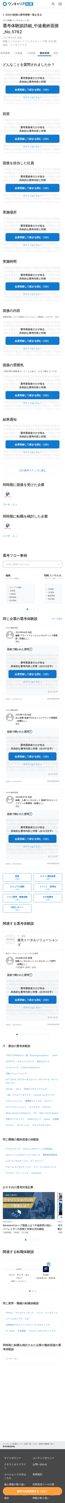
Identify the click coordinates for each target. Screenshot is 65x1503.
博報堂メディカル (33, 1101)
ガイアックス (23, 1125)
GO (35, 1113)
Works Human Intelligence (18, 1113)
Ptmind (9, 1312)
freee (55, 1055)
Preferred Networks (30, 1067)
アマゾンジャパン (14, 1101)
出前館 (56, 1119)
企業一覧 (27, 1444)
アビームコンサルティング (18, 1167)
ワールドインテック (24, 1312)
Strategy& (36, 1173)
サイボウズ (34, 1107)
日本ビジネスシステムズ (35, 1089)
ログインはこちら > (32, 97)
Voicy (18, 1089)
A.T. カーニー (37, 1161)
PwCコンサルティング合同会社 (38, 1148)
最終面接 (44, 52)
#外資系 (16, 1232)
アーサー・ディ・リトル (17, 1173)
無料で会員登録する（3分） (32, 1491)
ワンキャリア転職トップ (12, 1444)
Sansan (9, 1089)
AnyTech (46, 1107)
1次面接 (18, 52)
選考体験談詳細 (53, 699)
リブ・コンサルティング (44, 1167)
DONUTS (10, 1061)
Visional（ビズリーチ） (44, 1095)
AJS (27, 1318)
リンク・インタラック (47, 1312)
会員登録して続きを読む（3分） (32, 89)
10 (48, 1034)
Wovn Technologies (48, 1113)
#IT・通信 (25, 1232)
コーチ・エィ (10, 504)
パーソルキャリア (14, 1318)
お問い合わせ (40, 1464)
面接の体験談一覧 (46, 1444)
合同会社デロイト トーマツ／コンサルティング (28, 1324)
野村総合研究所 (50, 1154)
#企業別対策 (7, 1232)
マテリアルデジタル (41, 1125)
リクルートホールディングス (42, 1330)
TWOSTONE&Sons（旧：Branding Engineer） (28, 1055)
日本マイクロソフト (15, 1119)
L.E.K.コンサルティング (17, 1161)
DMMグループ (34, 1119)
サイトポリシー (12, 1457)
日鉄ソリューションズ (16, 1073)
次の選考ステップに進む (32, 470)
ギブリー (49, 1101)
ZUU (35, 1444)
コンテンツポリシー (43, 1457)
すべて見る (57, 618)
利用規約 (37, 1474)
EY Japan (10, 1330)
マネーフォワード (26, 1061)
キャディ (10, 1125)
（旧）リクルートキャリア (18, 1095)
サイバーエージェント (16, 1107)
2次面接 (31, 52)
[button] (32, 663)
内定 (56, 52)
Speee (47, 1119)
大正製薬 (22, 1330)
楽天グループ (43, 1061)
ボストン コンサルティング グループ (23, 1154)
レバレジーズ (12, 1067)
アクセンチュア (13, 1148)
